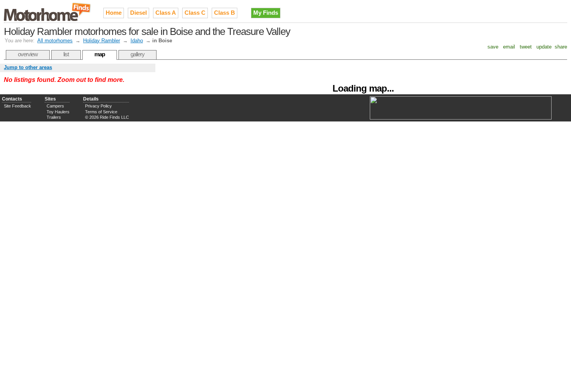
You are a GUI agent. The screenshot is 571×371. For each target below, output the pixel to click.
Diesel (138, 12)
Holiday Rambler (101, 40)
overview (28, 54)
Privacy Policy (98, 106)
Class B (224, 12)
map (99, 54)
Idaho (137, 40)
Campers (55, 106)
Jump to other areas (28, 67)
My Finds (265, 12)
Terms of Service (101, 111)
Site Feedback (17, 106)
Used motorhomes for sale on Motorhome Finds (48, 11)
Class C (195, 12)
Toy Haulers (58, 111)
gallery (137, 54)
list (66, 54)
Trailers (54, 117)
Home (114, 12)
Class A (165, 12)
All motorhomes (55, 40)
